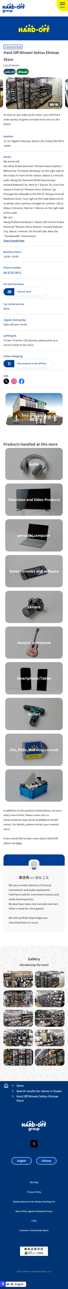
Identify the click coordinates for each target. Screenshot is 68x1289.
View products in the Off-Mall (31, 363)
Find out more (24, 291)
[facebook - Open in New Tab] (21, 381)
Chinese (46, 1160)
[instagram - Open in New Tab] (14, 381)
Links (34, 1220)
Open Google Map (13, 240)
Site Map (34, 1182)
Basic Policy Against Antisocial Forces (34, 1211)
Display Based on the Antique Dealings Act (34, 1201)
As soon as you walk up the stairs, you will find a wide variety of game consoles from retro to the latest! (31, 119)
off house (23, 72)
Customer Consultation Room (34, 1230)
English (21, 1160)
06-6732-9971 (12, 273)
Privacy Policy (34, 1191)
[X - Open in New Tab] (6, 381)
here (19, 843)
